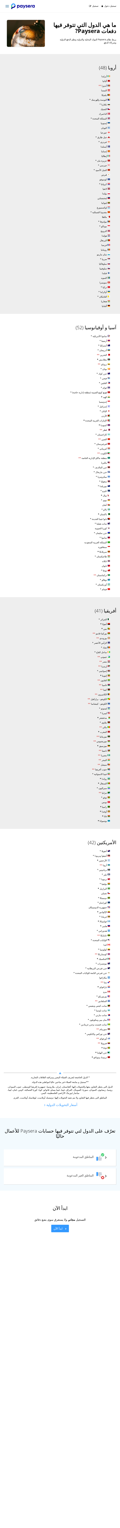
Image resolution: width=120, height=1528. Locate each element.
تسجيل (95, 5)
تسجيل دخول (110, 5)
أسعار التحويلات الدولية (61, 1105)
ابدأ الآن (58, 1228)
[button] (60, 1157)
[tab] (60, 1157)
